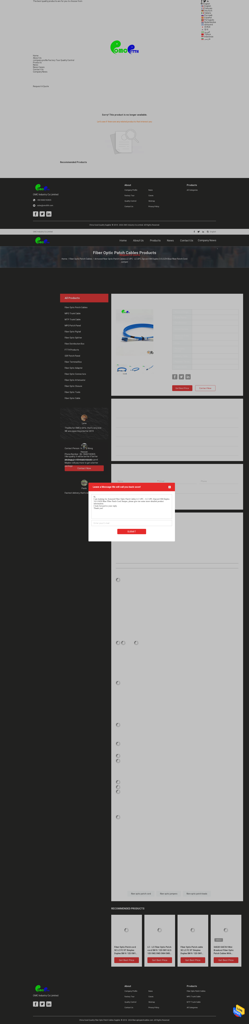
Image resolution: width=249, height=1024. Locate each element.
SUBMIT (131, 531)
